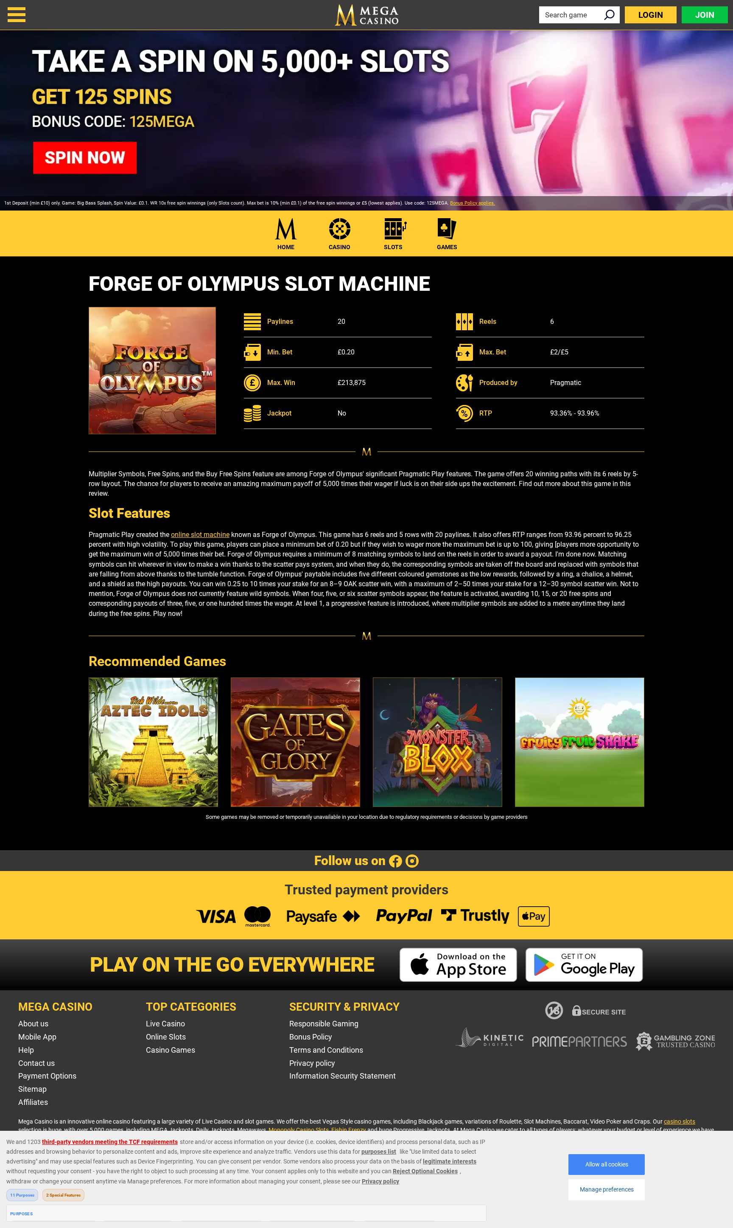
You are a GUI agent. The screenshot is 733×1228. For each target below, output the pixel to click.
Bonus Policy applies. (472, 203)
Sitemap (32, 1089)
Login (650, 15)
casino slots (679, 1121)
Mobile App (37, 1036)
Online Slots (166, 1036)
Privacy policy (312, 1063)
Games (447, 247)
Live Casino (165, 1023)
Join (704, 15)
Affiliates (33, 1102)
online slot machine (200, 535)
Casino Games (170, 1049)
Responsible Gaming (323, 1023)
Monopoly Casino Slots (299, 1130)
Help (26, 1049)
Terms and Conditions (326, 1049)
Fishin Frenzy (348, 1130)
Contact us (36, 1063)
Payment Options (47, 1075)
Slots (393, 247)
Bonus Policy (310, 1036)
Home (285, 247)
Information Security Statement (342, 1075)
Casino (339, 247)
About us (33, 1023)
